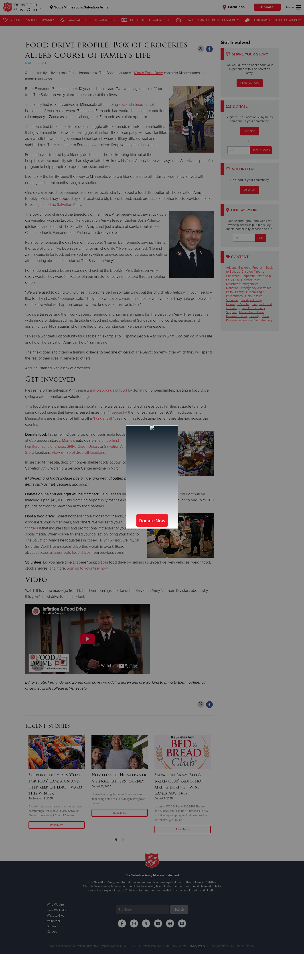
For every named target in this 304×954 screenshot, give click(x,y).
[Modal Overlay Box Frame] (152, 477)
